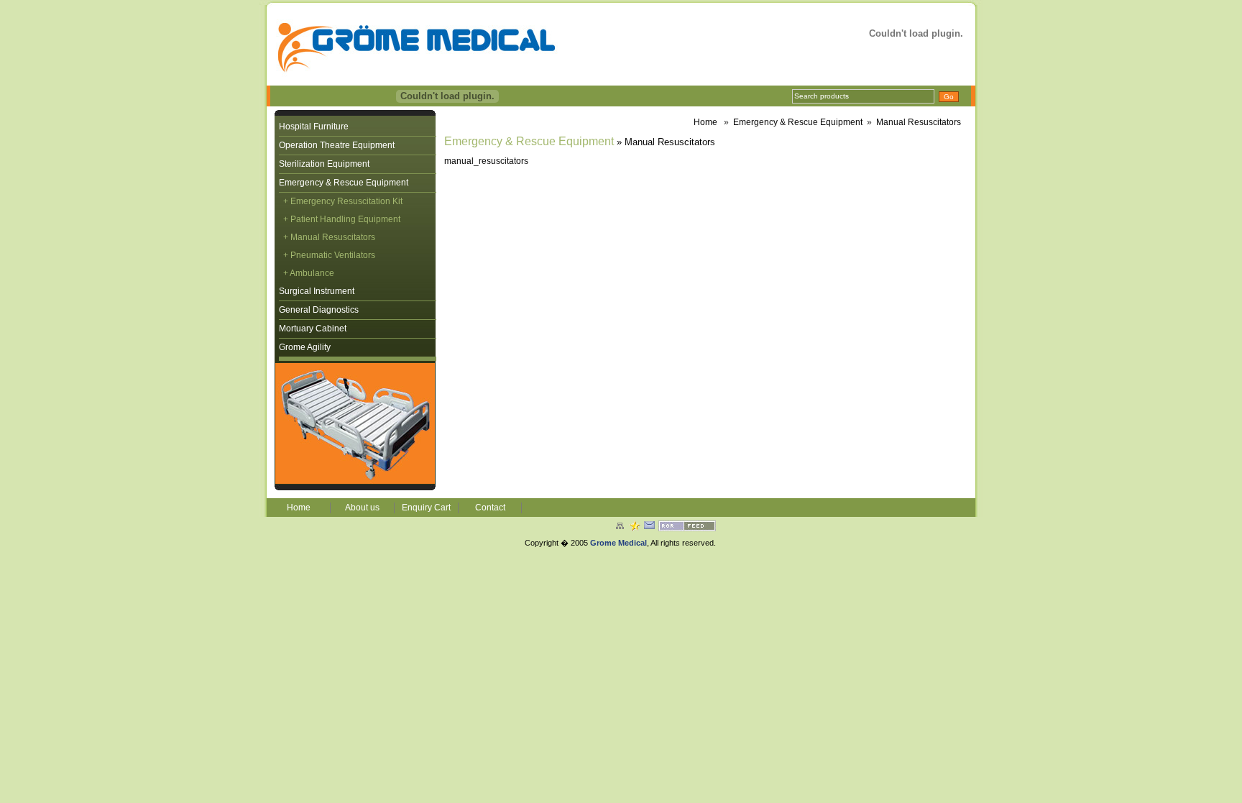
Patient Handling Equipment (345, 219)
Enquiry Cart (426, 508)
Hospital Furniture (314, 126)
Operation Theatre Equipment (337, 145)
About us (362, 508)
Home (705, 122)
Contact (490, 508)
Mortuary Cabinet (312, 329)
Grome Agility (305, 347)
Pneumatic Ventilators (332, 255)
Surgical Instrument (316, 291)
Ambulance (312, 273)
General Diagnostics (319, 310)
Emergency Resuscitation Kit (346, 201)
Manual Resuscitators (918, 122)
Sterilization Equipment (324, 164)
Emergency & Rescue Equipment (343, 183)
